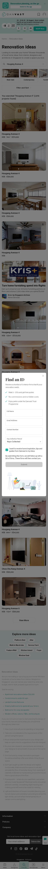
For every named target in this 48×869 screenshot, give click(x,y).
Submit (24, 464)
